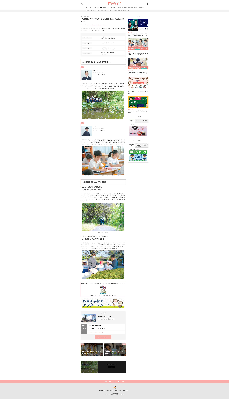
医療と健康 (119, 7)
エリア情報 (124, 7)
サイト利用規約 (118, 390)
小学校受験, (96, 25)
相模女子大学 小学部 (85, 16)
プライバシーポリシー (109, 390)
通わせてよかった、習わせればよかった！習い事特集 (138, 112)
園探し (90, 7)
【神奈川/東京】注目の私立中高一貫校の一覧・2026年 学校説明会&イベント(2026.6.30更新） (138, 35)
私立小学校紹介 (104, 10)
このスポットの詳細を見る (103, 336)
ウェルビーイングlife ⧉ (138, 7)
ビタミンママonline (114, 393)
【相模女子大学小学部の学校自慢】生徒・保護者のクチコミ (119, 10)
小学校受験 (100, 7)
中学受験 (94, 7)
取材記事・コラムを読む (95, 10)
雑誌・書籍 (130, 7)
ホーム (86, 7)
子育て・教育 (112, 7)
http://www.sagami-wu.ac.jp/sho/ (95, 332)
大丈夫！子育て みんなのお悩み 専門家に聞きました (138, 92)
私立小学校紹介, (91, 25)
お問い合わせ (125, 390)
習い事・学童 (106, 7)
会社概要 (101, 390)
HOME (83, 10)
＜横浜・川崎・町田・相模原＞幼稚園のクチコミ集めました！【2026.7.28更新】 (138, 54)
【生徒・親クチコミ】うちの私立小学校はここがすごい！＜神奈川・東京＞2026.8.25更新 (138, 73)
